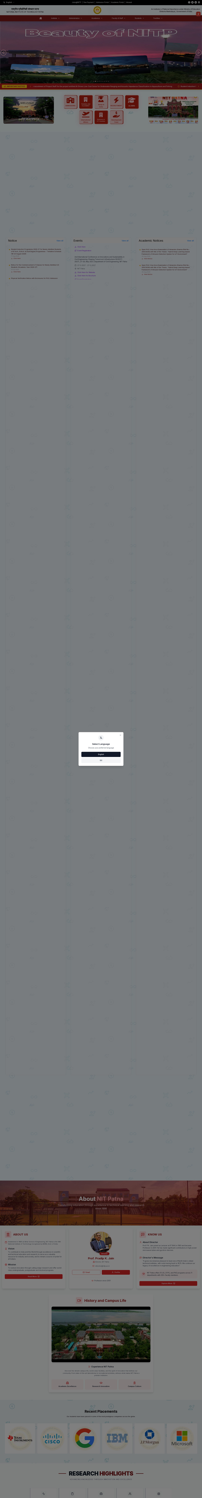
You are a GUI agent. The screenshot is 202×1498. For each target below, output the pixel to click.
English (101, 754)
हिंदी (101, 760)
